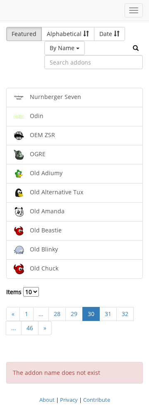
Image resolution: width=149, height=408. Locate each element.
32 (125, 314)
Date (106, 34)
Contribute (96, 399)
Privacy (69, 399)
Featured (24, 34)
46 (29, 328)
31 (108, 314)
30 (91, 314)
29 (74, 314)
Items (14, 292)
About (47, 399)
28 (57, 314)
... (40, 314)
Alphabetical (65, 34)
